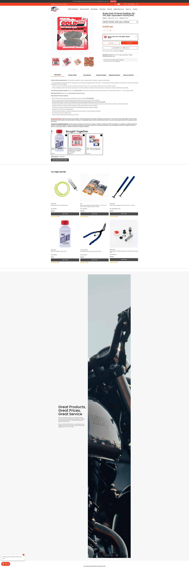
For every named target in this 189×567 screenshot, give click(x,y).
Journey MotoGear (84, 249)
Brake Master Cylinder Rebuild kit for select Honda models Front (124, 251)
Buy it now (129, 42)
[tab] (57, 74)
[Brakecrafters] (55, 8)
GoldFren (105, 17)
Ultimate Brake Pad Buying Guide (77, 92)
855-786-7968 (64, 3)
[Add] (110, 30)
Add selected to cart (59, 159)
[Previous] (52, 33)
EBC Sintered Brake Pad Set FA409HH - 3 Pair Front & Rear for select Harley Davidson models (93, 205)
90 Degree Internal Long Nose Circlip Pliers (90, 250)
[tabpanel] (94, 101)
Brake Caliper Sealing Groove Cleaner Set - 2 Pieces (122, 204)
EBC (81, 203)
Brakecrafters (53, 203)
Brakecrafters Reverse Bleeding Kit (59, 204)
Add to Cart (111, 42)
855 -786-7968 (123, 54)
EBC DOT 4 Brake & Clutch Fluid (58, 250)
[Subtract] (104, 30)
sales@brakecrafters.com (56, 3)
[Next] (92, 33)
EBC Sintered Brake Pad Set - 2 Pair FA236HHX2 (93, 148)
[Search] (115, 3)
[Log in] (137, 3)
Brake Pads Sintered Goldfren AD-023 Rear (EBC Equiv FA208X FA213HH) (75, 149)
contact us (60, 426)
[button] (118, 3)
